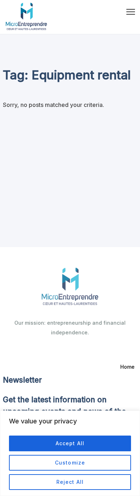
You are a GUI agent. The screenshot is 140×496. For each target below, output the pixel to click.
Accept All (70, 443)
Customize (70, 463)
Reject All (70, 482)
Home (127, 367)
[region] (70, 453)
